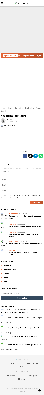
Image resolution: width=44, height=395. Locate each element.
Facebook (13, 376)
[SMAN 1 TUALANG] (22, 3)
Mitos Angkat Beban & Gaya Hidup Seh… (25, 226)
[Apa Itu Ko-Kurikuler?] (22, 136)
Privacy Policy (32, 363)
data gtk (7, 265)
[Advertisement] (22, 30)
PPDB (6, 278)
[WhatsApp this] (40, 156)
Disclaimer (11, 363)
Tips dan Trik (13, 214)
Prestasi (12, 250)
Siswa (6, 273)
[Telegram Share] (35, 156)
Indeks (21, 367)
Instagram (33, 376)
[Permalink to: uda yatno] (3, 120)
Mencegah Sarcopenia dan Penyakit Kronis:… (23, 235)
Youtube (23, 379)
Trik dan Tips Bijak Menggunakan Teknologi (22, 336)
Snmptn (7, 282)
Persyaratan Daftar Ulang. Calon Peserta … (25, 244)
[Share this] (25, 156)
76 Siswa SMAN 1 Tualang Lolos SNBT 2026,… (24, 253)
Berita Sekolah (14, 241)
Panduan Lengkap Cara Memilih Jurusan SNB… (25, 217)
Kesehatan (12, 224)
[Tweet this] (30, 156)
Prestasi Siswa (10, 269)
